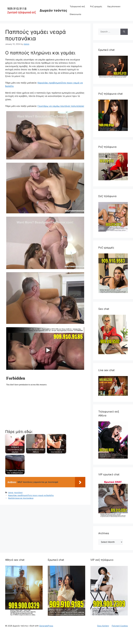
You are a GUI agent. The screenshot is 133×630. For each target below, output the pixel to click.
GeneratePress (46, 626)
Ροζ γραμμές (96, 6)
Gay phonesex (113, 6)
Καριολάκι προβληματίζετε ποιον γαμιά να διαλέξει (31, 495)
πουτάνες (18, 492)
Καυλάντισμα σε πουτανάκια (20, 498)
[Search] (124, 32)
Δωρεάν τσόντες (53, 10)
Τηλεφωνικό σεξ (77, 6)
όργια (10, 492)
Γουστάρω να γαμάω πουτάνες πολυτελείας (61, 106)
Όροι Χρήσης (103, 626)
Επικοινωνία (75, 14)
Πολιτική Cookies (120, 626)
